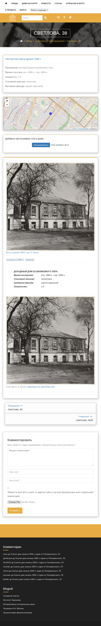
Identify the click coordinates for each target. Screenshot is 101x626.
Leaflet (74, 129)
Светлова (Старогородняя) (49, 41)
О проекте (10, 10)
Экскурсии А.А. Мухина (13, 608)
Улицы (14, 3)
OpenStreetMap (84, 129)
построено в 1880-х (15, 260)
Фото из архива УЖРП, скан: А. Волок (22, 252)
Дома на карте (29, 3)
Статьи (58, 3)
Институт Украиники (12, 600)
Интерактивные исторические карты (19, 604)
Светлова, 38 (74, 41)
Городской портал (11, 596)
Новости (46, 3)
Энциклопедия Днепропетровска (17, 613)
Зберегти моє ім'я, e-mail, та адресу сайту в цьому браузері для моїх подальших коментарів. (50, 494)
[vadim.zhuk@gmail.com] (58, 17)
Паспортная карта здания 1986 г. (23, 59)
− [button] (7, 104)
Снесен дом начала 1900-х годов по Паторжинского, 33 (35, 554)
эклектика (30, 260)
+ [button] (7, 100)
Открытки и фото (75, 3)
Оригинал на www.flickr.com (41, 387)
